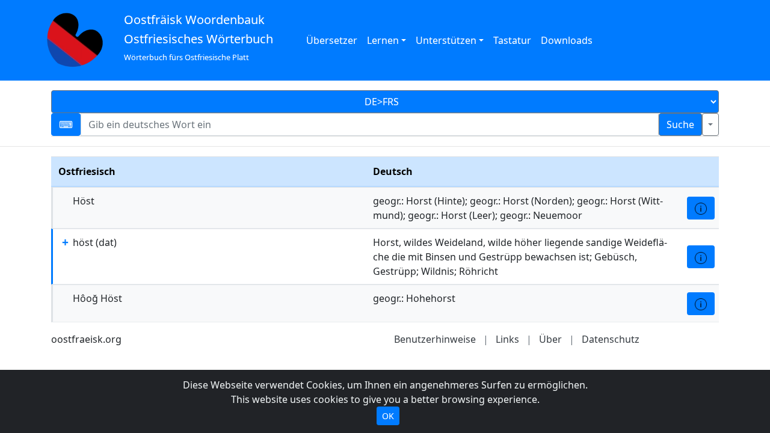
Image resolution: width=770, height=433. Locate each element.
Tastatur (512, 40)
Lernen (383, 40)
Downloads (567, 40)
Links (507, 339)
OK (388, 416)
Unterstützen (446, 40)
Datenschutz (610, 339)
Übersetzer (331, 40)
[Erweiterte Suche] (710, 124)
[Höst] (701, 208)
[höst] (701, 256)
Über (550, 339)
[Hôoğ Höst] (701, 303)
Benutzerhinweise (435, 339)
